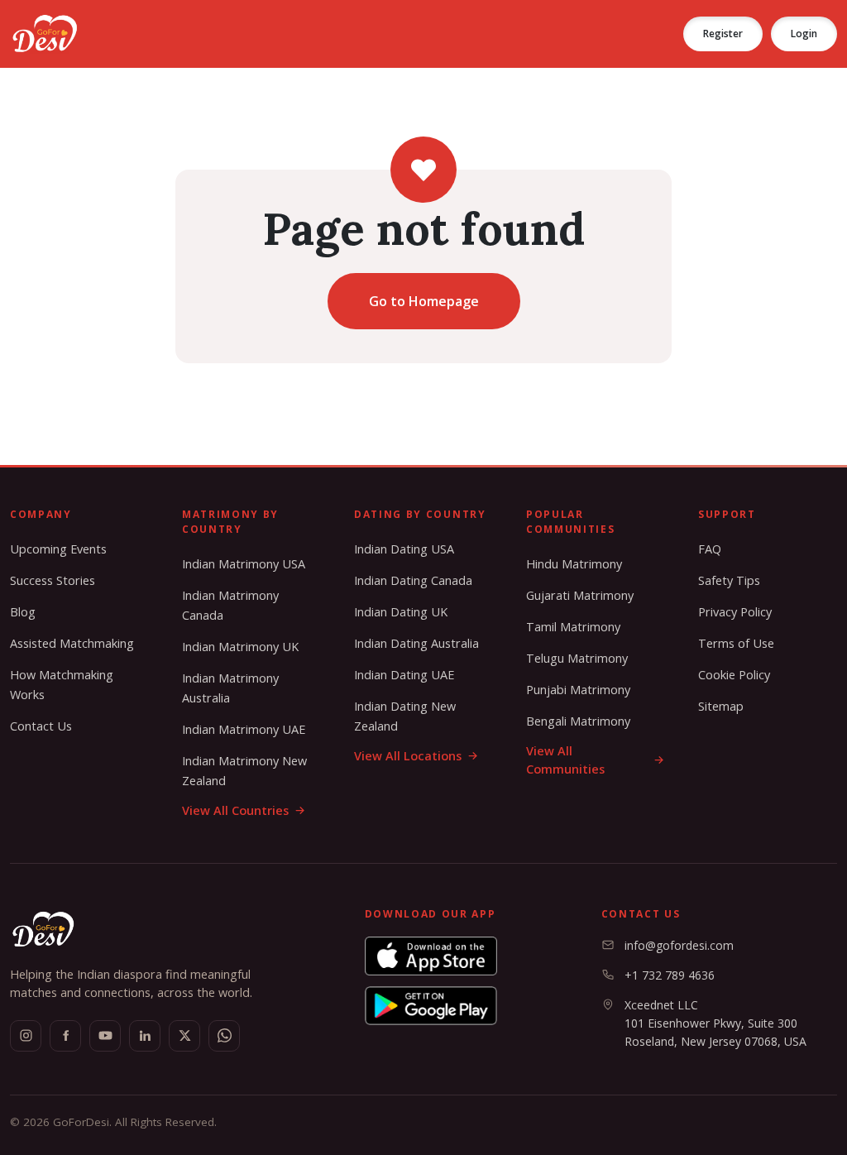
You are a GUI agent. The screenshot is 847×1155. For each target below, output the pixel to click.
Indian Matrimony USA (243, 564)
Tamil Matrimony (573, 627)
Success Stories (52, 580)
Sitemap (721, 706)
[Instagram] (25, 1036)
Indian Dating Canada (413, 580)
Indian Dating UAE (404, 675)
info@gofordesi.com (679, 945)
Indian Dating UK (400, 612)
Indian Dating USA (404, 549)
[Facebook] (65, 1036)
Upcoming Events (58, 549)
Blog (23, 612)
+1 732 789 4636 (669, 975)
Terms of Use (736, 643)
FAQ (709, 549)
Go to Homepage (424, 301)
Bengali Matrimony (578, 721)
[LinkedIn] (144, 1036)
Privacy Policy (735, 612)
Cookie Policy (734, 675)
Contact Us (41, 726)
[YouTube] (105, 1036)
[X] (184, 1036)
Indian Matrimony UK (240, 646)
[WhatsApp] (224, 1036)
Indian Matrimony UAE (243, 729)
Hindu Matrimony (574, 564)
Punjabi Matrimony (578, 689)
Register (723, 33)
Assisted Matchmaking (72, 643)
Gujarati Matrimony (580, 595)
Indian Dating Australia (416, 643)
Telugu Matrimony (577, 658)
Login (804, 33)
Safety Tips (729, 580)
